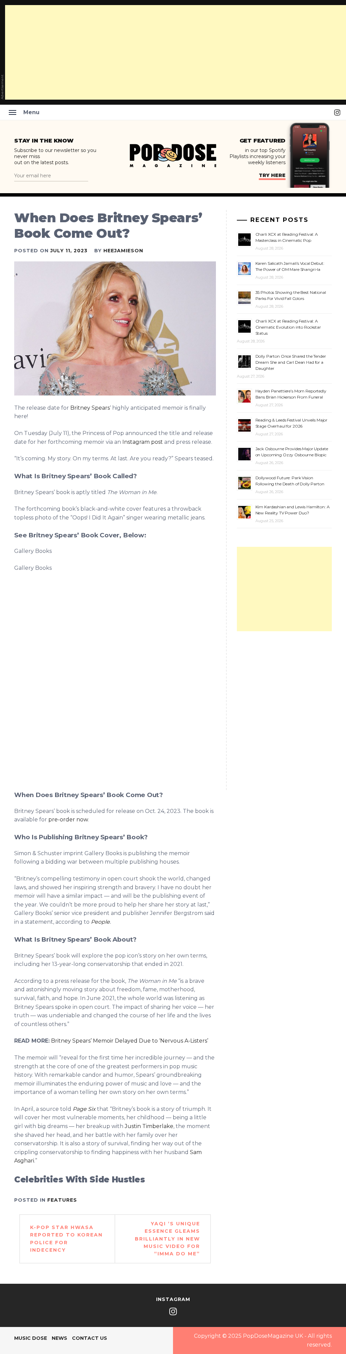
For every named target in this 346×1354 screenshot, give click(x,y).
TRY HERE (272, 175)
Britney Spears (90, 408)
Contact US (89, 1338)
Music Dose (30, 1338)
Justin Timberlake (149, 1126)
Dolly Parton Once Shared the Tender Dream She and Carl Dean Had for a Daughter (290, 362)
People (100, 922)
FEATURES (62, 1200)
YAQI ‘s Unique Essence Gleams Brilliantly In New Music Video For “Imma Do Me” (167, 1239)
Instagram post (142, 442)
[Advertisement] (284, 589)
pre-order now (67, 819)
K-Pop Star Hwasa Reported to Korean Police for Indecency (66, 1238)
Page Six (84, 1109)
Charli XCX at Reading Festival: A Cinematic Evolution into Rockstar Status (288, 327)
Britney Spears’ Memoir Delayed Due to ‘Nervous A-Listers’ (129, 1041)
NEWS (59, 1338)
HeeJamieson (123, 251)
